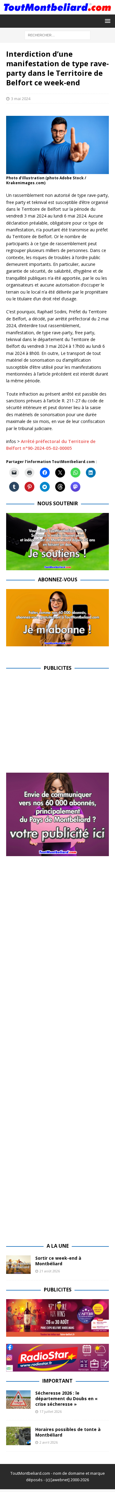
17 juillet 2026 (51, 1411)
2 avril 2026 (49, 1442)
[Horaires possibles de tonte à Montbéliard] (18, 1436)
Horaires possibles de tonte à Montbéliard (68, 1432)
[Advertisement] (57, 720)
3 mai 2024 (20, 98)
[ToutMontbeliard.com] (57, 11)
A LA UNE (58, 1245)
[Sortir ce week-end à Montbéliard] (18, 1264)
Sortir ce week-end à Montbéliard (58, 1260)
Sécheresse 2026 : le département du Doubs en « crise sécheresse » (66, 1398)
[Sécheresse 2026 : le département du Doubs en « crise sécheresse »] (18, 1399)
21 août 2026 (50, 1271)
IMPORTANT (57, 1380)
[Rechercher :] (57, 35)
